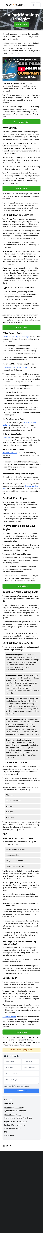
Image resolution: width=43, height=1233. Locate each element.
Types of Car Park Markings (15, 1111)
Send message (21, 1090)
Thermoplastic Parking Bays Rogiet (18, 1118)
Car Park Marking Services (14, 1107)
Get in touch (21, 24)
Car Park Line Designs (12, 1128)
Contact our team (9, 1017)
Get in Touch (21, 328)
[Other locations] (33, 5)
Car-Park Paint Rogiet (12, 1114)
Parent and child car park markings (16, 367)
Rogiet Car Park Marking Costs (16, 1121)
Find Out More (22, 586)
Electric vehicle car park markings (16, 336)
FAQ (5, 1132)
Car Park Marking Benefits (14, 1125)
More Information (21, 122)
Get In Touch (9, 1135)
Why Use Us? (9, 1104)
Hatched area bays (10, 453)
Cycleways (7, 437)
